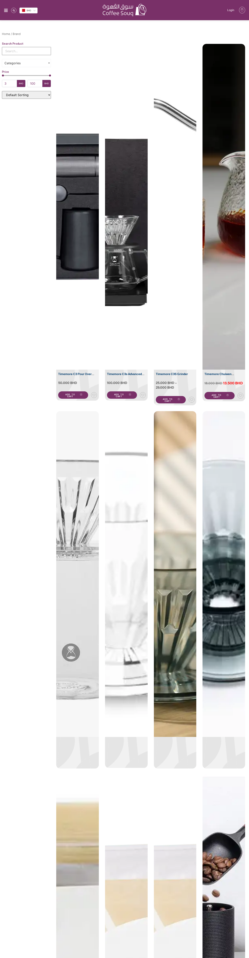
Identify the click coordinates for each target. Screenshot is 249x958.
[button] (13, 10)
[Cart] (242, 10)
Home (6, 34)
